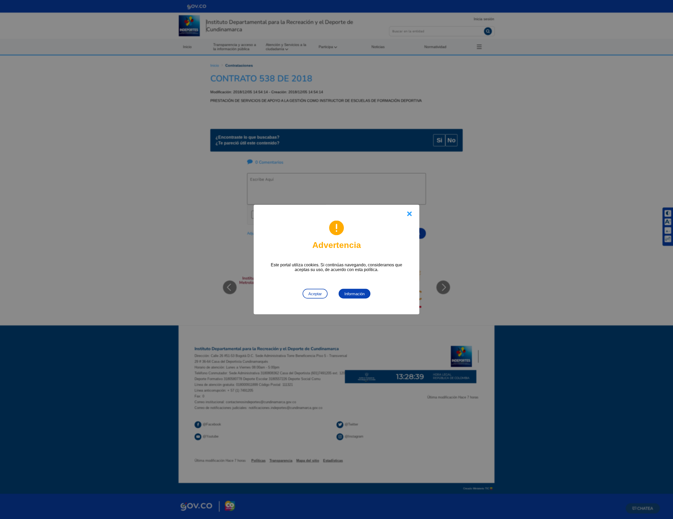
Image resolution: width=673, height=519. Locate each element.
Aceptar (315, 294)
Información (354, 294)
